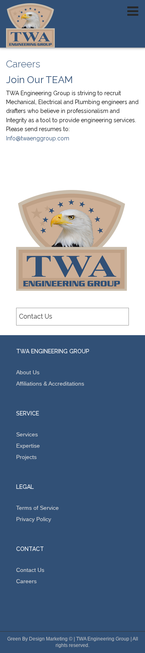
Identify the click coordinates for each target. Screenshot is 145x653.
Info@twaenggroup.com (37, 138)
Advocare (30, 25)
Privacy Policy (33, 519)
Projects (26, 457)
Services (27, 434)
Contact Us (35, 316)
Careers (26, 581)
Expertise (28, 445)
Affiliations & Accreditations (50, 383)
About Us (27, 372)
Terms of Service (37, 508)
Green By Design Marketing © (39, 639)
